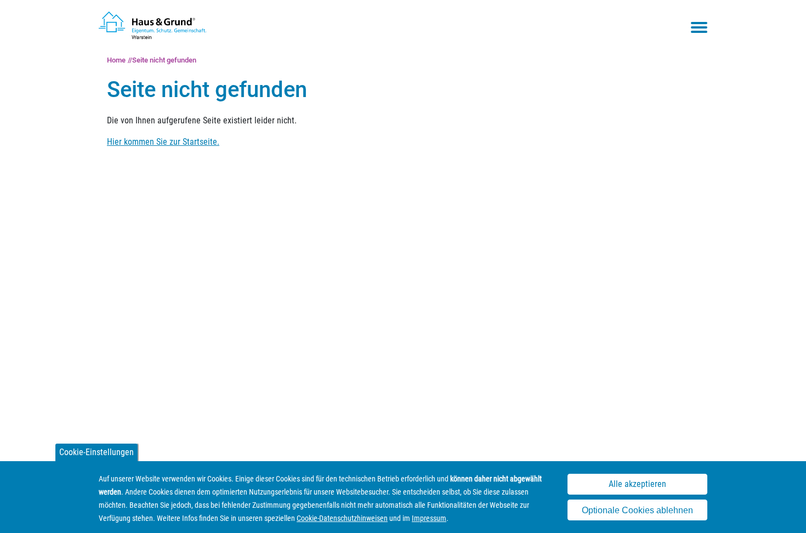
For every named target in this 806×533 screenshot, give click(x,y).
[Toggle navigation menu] (699, 27)
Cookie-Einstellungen (96, 452)
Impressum (429, 518)
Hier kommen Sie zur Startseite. (163, 142)
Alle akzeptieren (637, 484)
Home (116, 60)
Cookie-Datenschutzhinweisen (342, 518)
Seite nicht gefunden (164, 60)
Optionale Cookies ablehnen (637, 510)
